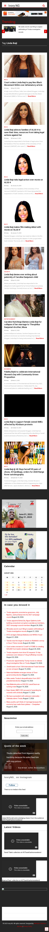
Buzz (6, 79)
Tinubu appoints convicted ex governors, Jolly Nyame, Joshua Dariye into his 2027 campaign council (23, 614)
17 (7, 587)
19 (18, 587)
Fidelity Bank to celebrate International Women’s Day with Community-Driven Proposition (22, 374)
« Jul (5, 595)
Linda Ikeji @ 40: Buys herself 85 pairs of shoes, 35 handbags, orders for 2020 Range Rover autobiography (24, 472)
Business (7, 369)
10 (7, 585)
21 (30, 587)
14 (30, 585)
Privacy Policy (27, 926)
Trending (8, 22)
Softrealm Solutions (40, 923)
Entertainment (9, 319)
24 (7, 590)
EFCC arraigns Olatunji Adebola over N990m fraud (24, 635)
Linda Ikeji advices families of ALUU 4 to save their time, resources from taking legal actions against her (24, 132)
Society (7, 271)
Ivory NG (14, 5)
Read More (32, 96)
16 (42, 585)
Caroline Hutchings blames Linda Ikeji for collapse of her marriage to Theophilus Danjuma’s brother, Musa (23, 324)
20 (24, 587)
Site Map (19, 926)
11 (13, 585)
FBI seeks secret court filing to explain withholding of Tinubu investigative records (30, 29)
